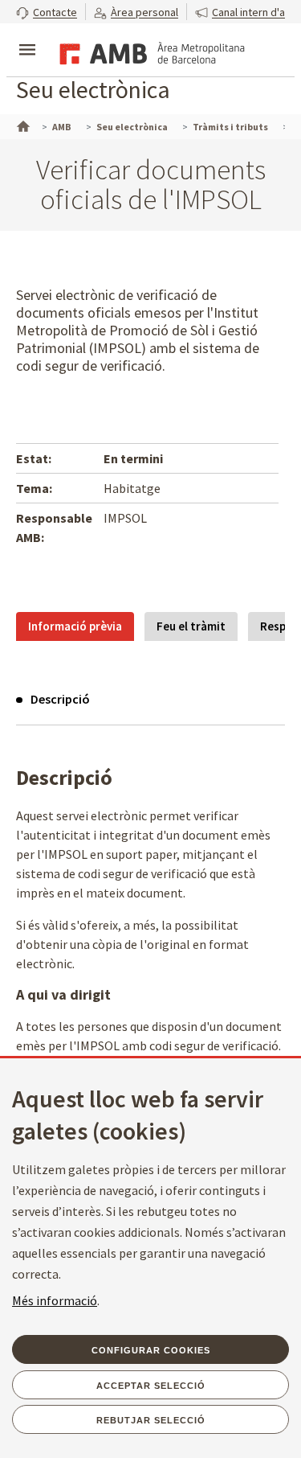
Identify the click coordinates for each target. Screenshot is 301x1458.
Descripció (60, 699)
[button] (46, 11)
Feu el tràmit (191, 626)
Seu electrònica (93, 89)
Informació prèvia (75, 626)
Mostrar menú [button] (27, 36)
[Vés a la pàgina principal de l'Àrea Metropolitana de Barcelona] (149, 51)
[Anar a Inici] (21, 124)
